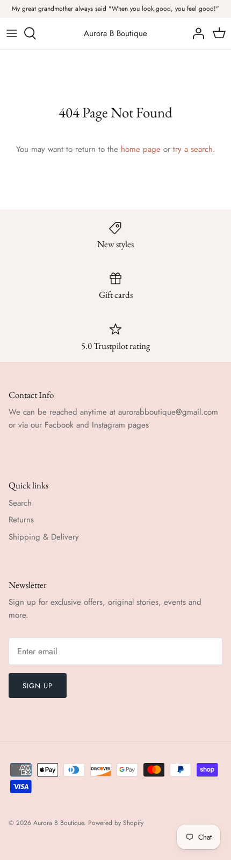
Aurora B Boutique (58, 823)
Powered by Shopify (115, 823)
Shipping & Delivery (44, 537)
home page (141, 149)
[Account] (195, 33)
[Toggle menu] (12, 33)
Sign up (38, 686)
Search (20, 503)
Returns (21, 520)
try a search (193, 149)
